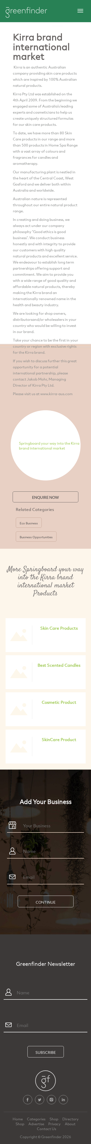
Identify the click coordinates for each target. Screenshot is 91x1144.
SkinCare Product (59, 739)
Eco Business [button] (29, 523)
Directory (70, 1118)
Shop (54, 1118)
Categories (36, 1118)
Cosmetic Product (59, 702)
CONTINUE (46, 902)
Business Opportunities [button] (36, 537)
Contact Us (46, 1128)
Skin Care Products (59, 628)
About (70, 1123)
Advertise (36, 1123)
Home (18, 1118)
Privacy (54, 1123)
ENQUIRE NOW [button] (45, 497)
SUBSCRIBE (45, 1052)
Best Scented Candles (59, 665)
